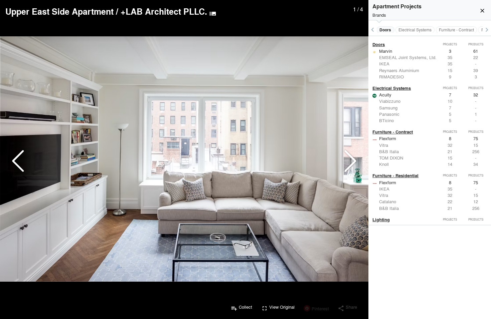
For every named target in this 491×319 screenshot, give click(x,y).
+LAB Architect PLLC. (164, 11)
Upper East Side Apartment (59, 11)
